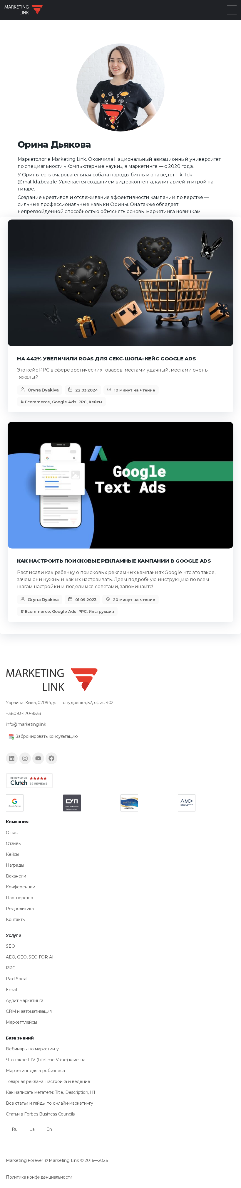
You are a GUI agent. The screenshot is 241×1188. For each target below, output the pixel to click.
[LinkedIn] (12, 758)
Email (11, 989)
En (49, 1129)
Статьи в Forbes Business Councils (40, 1114)
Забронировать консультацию (47, 736)
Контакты (16, 919)
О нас (12, 832)
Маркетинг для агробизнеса (35, 1070)
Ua (32, 1129)
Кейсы (95, 401)
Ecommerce (37, 401)
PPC (82, 401)
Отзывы (13, 843)
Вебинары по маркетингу (32, 1049)
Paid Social (16, 978)
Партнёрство (19, 897)
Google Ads (64, 401)
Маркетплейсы (21, 1022)
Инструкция (101, 611)
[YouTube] (38, 758)
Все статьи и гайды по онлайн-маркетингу (49, 1103)
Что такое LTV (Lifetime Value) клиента (46, 1059)
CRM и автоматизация (29, 1011)
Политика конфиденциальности (39, 1177)
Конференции (20, 887)
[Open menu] (232, 10)
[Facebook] (51, 758)
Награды (15, 865)
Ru (15, 1129)
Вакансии (16, 876)
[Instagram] (25, 758)
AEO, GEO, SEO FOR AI (29, 957)
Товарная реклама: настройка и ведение (48, 1081)
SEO (10, 946)
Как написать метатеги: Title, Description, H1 (50, 1092)
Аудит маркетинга (24, 1000)
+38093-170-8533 (23, 713)
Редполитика (20, 908)
